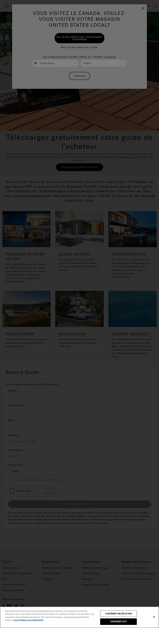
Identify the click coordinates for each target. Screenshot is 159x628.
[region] (79, 617)
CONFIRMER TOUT (118, 621)
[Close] (154, 616)
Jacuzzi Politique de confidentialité (28, 620)
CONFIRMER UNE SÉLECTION (118, 613)
